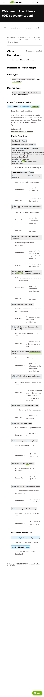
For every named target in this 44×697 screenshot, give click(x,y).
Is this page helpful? (34, 51)
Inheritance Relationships (21, 67)
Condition (32, 168)
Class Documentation (19, 102)
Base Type (12, 74)
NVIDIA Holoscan (34, 38)
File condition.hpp (27, 60)
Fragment (32, 428)
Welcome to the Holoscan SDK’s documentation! (23, 40)
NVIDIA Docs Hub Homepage (16, 38)
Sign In (39, 2)
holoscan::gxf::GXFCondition (22, 131)
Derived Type (14, 88)
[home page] (16, 2)
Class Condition (12, 42)
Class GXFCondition (20, 95)
